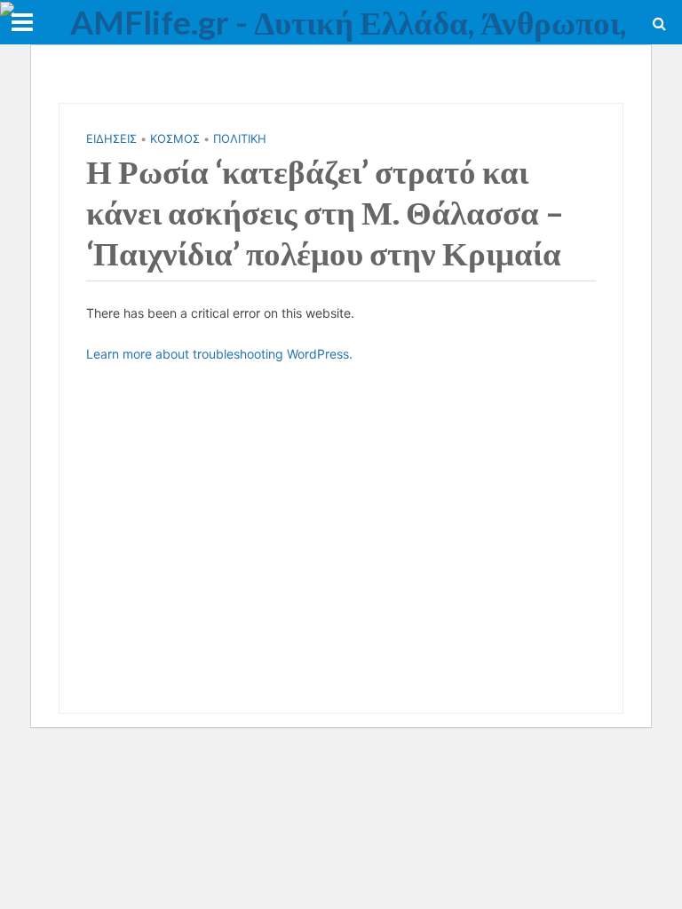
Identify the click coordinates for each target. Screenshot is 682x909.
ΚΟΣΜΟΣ (175, 138)
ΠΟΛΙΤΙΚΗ (239, 138)
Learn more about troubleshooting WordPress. (219, 353)
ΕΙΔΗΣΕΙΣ (111, 138)
